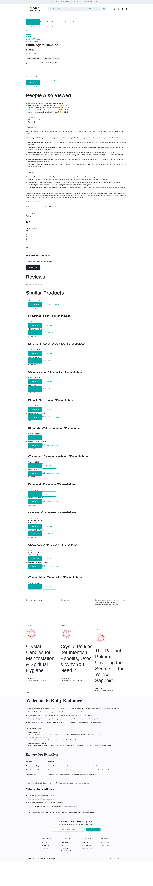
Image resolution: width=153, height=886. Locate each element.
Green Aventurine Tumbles (58, 457)
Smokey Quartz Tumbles (55, 372)
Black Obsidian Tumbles (55, 428)
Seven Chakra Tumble (52, 545)
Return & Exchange (87, 848)
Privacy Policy (105, 842)
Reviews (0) (30, 214)
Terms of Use (105, 845)
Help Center (64, 842)
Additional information (33, 202)
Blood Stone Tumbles (52, 485)
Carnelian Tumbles (49, 316)
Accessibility (64, 848)
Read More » (30, 678)
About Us (44, 842)
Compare (33, 22)
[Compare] (122, 9)
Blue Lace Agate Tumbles (57, 344)
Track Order (85, 842)
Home (27, 27)
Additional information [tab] (35, 120)
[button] (29, 39)
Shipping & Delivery (87, 845)
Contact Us (45, 848)
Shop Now (99, 2)
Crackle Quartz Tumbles (55, 577)
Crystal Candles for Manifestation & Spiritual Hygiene (40, 658)
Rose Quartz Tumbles (52, 513)
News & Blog (45, 845)
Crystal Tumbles (40, 27)
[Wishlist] (118, 9)
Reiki (32, 27)
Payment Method (66, 851)
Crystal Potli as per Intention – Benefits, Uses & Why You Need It (76, 658)
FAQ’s (62, 845)
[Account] (115, 9)
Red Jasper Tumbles (51, 400)
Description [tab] (31, 118)
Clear (40, 65)
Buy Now (47, 83)
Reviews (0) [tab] (31, 122)
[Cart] (126, 9)
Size (27, 63)
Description (30, 127)
